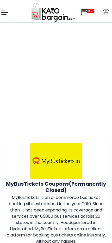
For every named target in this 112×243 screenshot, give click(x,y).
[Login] (106, 12)
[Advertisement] (56, 83)
